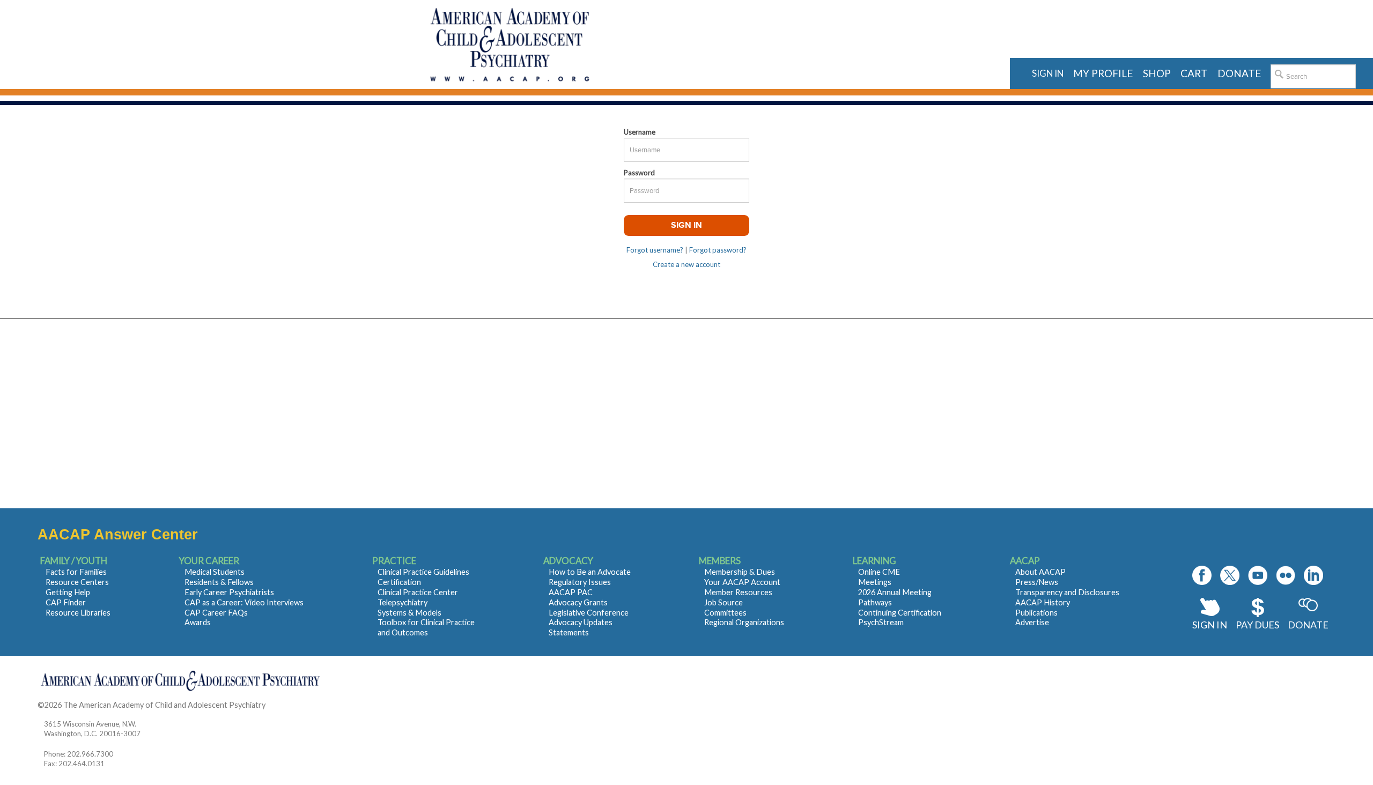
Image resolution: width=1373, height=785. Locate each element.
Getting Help (68, 592)
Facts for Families (76, 571)
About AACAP (1040, 571)
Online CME (879, 571)
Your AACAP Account (742, 582)
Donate (1308, 625)
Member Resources (738, 592)
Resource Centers (77, 582)
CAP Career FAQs (216, 612)
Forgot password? (718, 250)
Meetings (874, 582)
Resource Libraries (78, 612)
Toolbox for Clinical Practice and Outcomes (426, 627)
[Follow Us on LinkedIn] (1313, 575)
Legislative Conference (589, 612)
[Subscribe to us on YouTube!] (1257, 575)
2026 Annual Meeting (895, 592)
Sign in (1048, 73)
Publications (1036, 612)
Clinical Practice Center (418, 592)
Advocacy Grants (578, 602)
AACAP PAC (571, 592)
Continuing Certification (899, 612)
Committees (725, 612)
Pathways (875, 602)
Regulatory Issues (580, 582)
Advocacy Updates (580, 622)
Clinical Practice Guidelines (423, 571)
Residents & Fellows (219, 582)
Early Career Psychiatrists (229, 592)
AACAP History (1042, 602)
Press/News (1036, 582)
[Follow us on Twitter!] (1229, 575)
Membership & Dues (739, 571)
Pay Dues (1257, 625)
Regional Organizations (744, 622)
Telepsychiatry (402, 602)
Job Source (723, 602)
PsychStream (881, 622)
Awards (197, 622)
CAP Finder (66, 602)
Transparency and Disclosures (1067, 592)
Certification (399, 582)
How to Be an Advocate (590, 571)
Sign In (1209, 625)
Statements (569, 632)
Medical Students (214, 571)
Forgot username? (654, 250)
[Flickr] (1285, 575)
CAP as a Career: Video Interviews (244, 602)
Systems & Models (409, 612)
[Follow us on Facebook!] (1202, 575)
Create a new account (686, 264)
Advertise (1032, 622)
